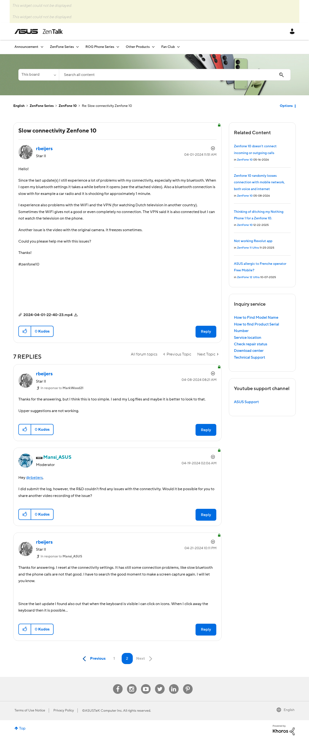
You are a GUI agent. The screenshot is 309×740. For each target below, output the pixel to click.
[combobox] (175, 75)
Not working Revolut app (253, 241)
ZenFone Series (42, 106)
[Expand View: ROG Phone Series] (117, 46)
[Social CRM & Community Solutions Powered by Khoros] (284, 729)
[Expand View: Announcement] (42, 46)
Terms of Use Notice (29, 710)
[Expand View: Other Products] (153, 46)
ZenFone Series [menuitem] (62, 47)
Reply (206, 331)
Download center (249, 350)
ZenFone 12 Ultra (248, 277)
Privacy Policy (63, 710)
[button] (25, 331)
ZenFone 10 (68, 106)
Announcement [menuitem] (26, 47)
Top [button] (22, 728)
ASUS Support (246, 402)
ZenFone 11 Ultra (248, 248)
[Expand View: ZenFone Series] (77, 46)
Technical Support (249, 357)
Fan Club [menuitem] (168, 47)
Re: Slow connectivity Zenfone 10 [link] (107, 106)
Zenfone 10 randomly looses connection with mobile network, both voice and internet (259, 182)
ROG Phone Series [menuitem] (99, 47)
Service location (247, 337)
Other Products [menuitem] (138, 47)
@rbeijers (34, 477)
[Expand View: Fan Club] (178, 46)
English (19, 106)
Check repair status (250, 344)
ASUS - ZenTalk (38, 31)
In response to (62, 388)
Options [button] (286, 106)
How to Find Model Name (256, 317)
